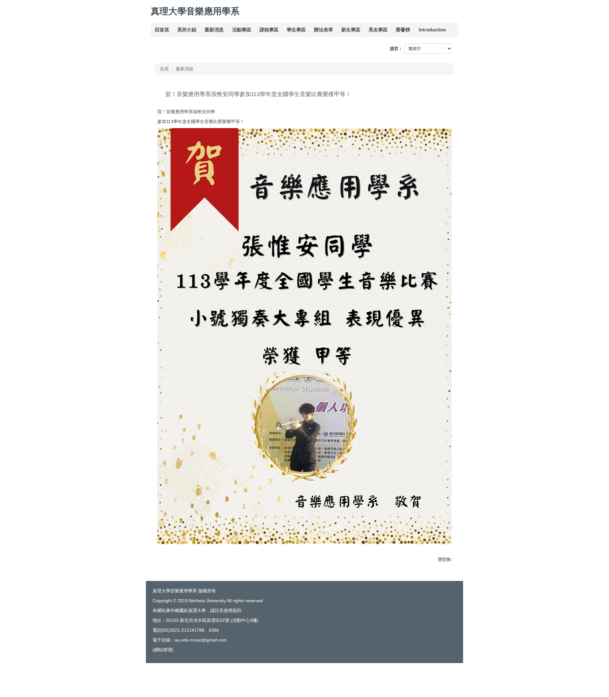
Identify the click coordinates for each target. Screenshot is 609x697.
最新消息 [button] (214, 29)
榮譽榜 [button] (403, 29)
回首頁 (162, 29)
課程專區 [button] (268, 29)
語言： (396, 48)
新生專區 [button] (350, 29)
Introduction (432, 29)
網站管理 (163, 649)
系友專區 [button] (378, 29)
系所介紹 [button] (186, 29)
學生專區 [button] (296, 29)
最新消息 (184, 68)
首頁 (164, 68)
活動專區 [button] (241, 29)
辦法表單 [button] (323, 29)
